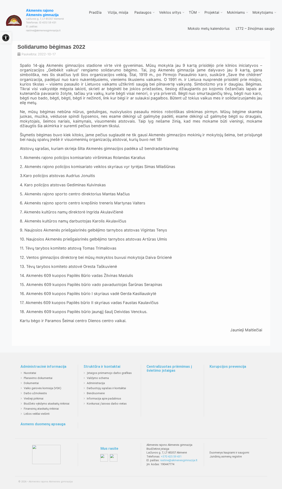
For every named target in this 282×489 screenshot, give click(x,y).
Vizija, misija (118, 12)
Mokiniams (236, 12)
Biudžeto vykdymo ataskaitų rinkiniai (46, 403)
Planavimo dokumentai (38, 378)
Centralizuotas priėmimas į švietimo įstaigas (169, 368)
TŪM (193, 12)
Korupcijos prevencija (228, 367)
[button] (5, 37)
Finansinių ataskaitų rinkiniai (41, 408)
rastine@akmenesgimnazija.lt (178, 460)
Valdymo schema (98, 378)
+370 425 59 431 (171, 456)
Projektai (211, 12)
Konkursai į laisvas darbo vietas (107, 403)
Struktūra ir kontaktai (101, 367)
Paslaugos (142, 12)
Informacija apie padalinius (104, 398)
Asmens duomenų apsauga (42, 424)
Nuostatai (30, 373)
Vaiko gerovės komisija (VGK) (42, 388)
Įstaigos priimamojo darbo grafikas (109, 373)
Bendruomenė (96, 393)
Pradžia (95, 12)
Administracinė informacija (43, 367)
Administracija (96, 383)
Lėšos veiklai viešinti (37, 413)
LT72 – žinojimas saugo (255, 28)
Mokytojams (262, 12)
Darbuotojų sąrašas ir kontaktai (106, 388)
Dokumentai (31, 383)
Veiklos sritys (170, 12)
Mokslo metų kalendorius (209, 28)
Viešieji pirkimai (33, 398)
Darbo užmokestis (35, 393)
